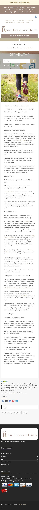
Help (14, 20)
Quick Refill (30, 20)
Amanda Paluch (21, 140)
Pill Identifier (21, 20)
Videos (21, 65)
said (27, 264)
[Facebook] (36, 17)
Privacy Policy (5, 464)
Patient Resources (18, 48)
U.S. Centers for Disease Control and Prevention (18, 288)
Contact (3, 456)
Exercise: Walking (7, 413)
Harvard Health (8, 192)
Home (9, 48)
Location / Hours (10, 22)
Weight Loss (17, 413)
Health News (10, 65)
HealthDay (13, 393)
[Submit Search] (33, 61)
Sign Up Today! (20, 22)
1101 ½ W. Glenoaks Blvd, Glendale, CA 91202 (17, 7)
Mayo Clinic (24, 296)
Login (27, 22)
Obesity (27, 221)
